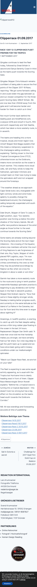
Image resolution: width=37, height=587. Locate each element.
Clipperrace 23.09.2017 (12, 430)
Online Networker (9, 530)
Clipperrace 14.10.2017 (11, 420)
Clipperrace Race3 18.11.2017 (14, 423)
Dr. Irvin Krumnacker (10, 43)
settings (22, 580)
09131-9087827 (21, 512)
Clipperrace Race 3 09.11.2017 (14, 433)
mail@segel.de (7, 512)
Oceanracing (5, 34)
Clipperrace (5, 439)
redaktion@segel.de (9, 489)
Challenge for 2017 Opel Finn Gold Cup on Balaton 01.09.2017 (29, 456)
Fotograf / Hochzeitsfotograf (14, 534)
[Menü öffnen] (34, 7)
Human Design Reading (12, 537)
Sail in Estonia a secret (8, 451)
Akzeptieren (7, 583)
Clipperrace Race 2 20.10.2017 (15, 427)
